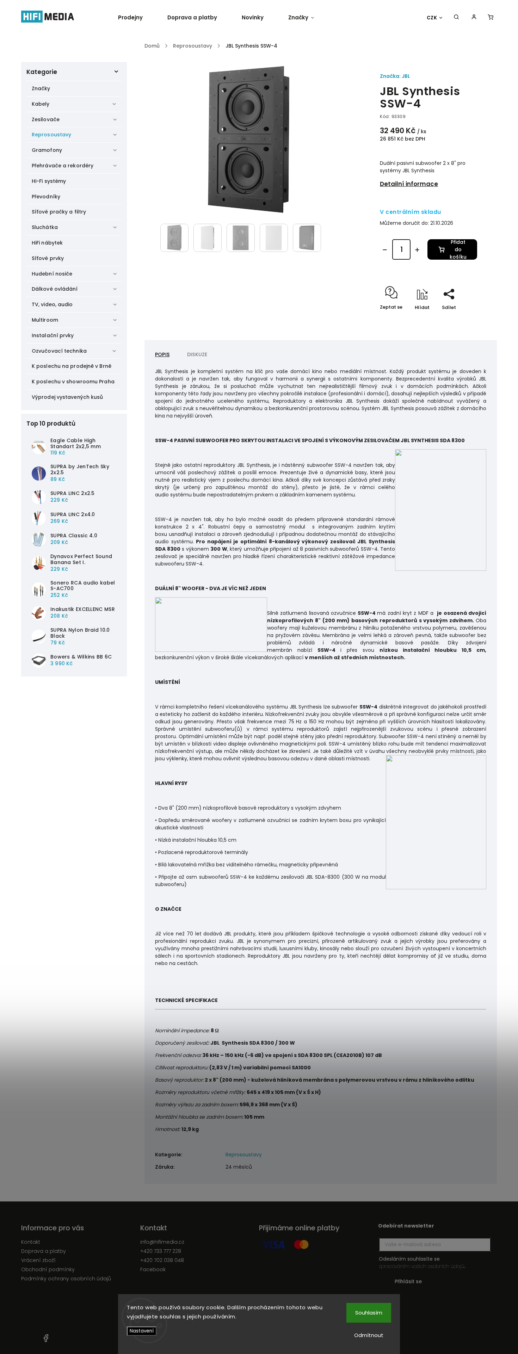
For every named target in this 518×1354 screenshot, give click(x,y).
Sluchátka (45, 227)
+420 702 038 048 (162, 1260)
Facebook (153, 1269)
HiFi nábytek (47, 242)
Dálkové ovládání (55, 288)
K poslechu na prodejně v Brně (71, 366)
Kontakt (30, 1241)
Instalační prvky (53, 335)
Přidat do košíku (458, 249)
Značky (41, 88)
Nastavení (142, 1331)
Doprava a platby (43, 1251)
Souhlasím (368, 1312)
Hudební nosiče (52, 273)
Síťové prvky (48, 258)
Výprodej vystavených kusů (67, 397)
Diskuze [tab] (197, 354)
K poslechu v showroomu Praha (73, 381)
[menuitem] (136, 17)
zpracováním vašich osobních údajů (421, 1266)
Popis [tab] (162, 354)
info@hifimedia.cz (162, 1241)
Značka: (395, 76)
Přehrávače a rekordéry (62, 165)
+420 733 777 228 (160, 1251)
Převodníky (46, 196)
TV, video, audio (52, 304)
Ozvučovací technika (59, 350)
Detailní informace (409, 184)
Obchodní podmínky (48, 1269)
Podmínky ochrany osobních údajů (66, 1278)
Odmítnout (368, 1335)
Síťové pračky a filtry (59, 211)
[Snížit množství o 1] (385, 250)
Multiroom (45, 319)
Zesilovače (46, 119)
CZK (432, 17)
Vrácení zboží (38, 1260)
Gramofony (47, 150)
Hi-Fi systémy (49, 181)
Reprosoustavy (51, 134)
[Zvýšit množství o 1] (417, 250)
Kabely (41, 103)
